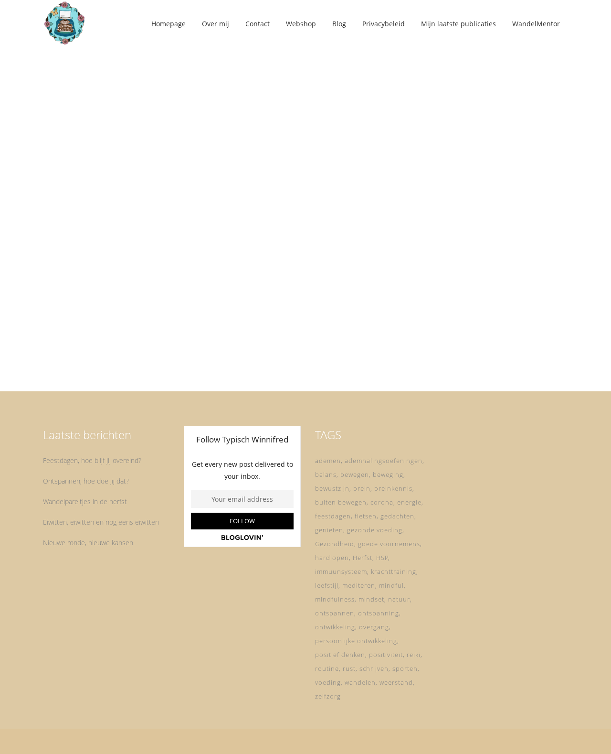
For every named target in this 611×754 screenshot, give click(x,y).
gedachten (397, 516)
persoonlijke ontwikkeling (356, 640)
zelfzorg (328, 696)
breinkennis (393, 488)
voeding (328, 682)
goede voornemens (389, 543)
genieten (329, 530)
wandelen (360, 682)
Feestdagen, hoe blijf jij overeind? (92, 460)
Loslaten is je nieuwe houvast (124, 243)
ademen (328, 460)
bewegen (354, 474)
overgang (374, 627)
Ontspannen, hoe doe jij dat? (86, 480)
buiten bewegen (341, 502)
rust (349, 668)
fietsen (366, 516)
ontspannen (334, 613)
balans (326, 474)
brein (361, 488)
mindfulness (335, 599)
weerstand (396, 682)
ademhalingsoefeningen (383, 460)
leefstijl (326, 585)
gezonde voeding (374, 530)
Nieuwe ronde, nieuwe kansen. (89, 542)
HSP (382, 557)
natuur (399, 599)
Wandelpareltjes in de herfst (85, 501)
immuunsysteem (341, 571)
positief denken (340, 654)
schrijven (374, 668)
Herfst (362, 557)
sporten (405, 668)
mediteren (358, 585)
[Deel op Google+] (131, 355)
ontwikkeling (335, 627)
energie (409, 502)
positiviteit (386, 654)
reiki (414, 654)
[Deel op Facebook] (109, 355)
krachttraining (393, 571)
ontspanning (378, 613)
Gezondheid (334, 543)
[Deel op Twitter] (119, 355)
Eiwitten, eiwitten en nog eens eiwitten (101, 522)
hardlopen (332, 557)
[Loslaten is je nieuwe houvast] (125, 138)
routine (327, 668)
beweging (388, 474)
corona (381, 502)
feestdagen (333, 516)
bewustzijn (332, 488)
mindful (391, 585)
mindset (371, 599)
